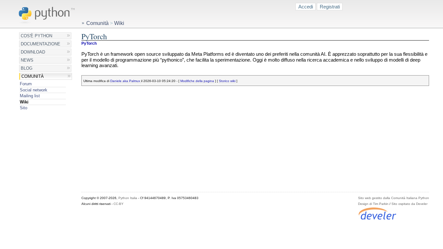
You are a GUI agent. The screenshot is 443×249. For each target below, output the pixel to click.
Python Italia (127, 198)
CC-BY (119, 204)
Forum (26, 83)
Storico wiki (227, 81)
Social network (33, 90)
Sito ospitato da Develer (409, 204)
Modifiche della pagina (197, 81)
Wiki (24, 102)
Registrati (330, 6)
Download (33, 52)
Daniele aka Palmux (125, 81)
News (27, 60)
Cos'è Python (36, 35)
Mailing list (30, 95)
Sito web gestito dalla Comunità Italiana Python (393, 198)
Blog (26, 68)
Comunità (32, 76)
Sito (23, 107)
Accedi (305, 6)
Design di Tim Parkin (373, 204)
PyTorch (89, 43)
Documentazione (40, 44)
